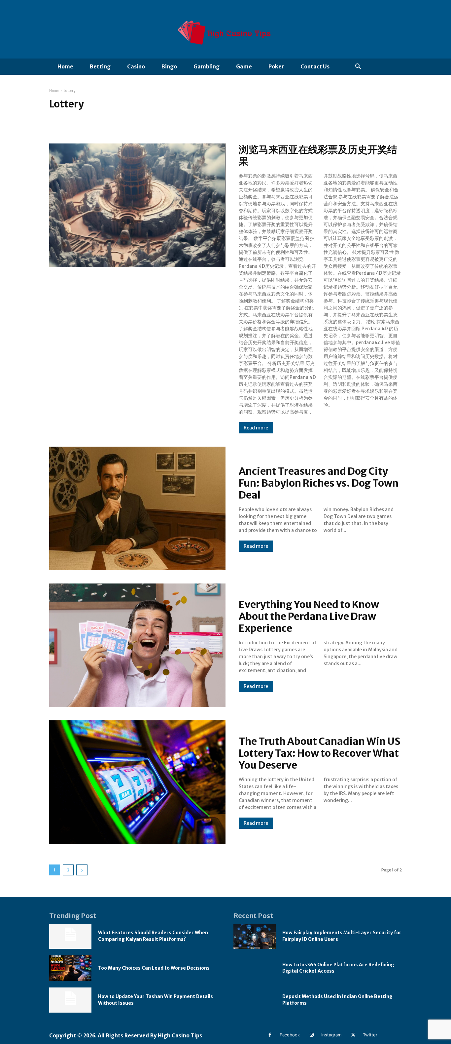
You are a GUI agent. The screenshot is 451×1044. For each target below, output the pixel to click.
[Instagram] (311, 1035)
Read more (256, 428)
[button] (358, 67)
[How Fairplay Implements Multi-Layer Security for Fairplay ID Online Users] (254, 936)
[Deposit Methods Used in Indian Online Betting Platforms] (254, 1000)
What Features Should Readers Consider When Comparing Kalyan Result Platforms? (153, 936)
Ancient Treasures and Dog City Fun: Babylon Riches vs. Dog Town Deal (319, 483)
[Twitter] (353, 1035)
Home (54, 91)
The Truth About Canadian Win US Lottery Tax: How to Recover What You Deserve (319, 753)
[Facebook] (270, 1035)
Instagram (331, 1034)
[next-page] (81, 869)
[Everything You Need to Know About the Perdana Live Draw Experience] (137, 645)
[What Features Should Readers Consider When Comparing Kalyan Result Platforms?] (70, 936)
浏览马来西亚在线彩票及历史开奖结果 (318, 155)
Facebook (290, 1034)
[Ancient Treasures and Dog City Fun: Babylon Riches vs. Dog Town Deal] (137, 508)
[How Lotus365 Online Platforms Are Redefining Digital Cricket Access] (254, 968)
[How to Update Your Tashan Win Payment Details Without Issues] (70, 1000)
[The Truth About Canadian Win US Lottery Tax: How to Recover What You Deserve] (137, 782)
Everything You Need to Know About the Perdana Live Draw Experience (309, 616)
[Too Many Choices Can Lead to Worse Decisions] (70, 968)
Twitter (370, 1034)
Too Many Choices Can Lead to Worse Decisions (154, 968)
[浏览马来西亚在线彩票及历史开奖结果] (137, 205)
